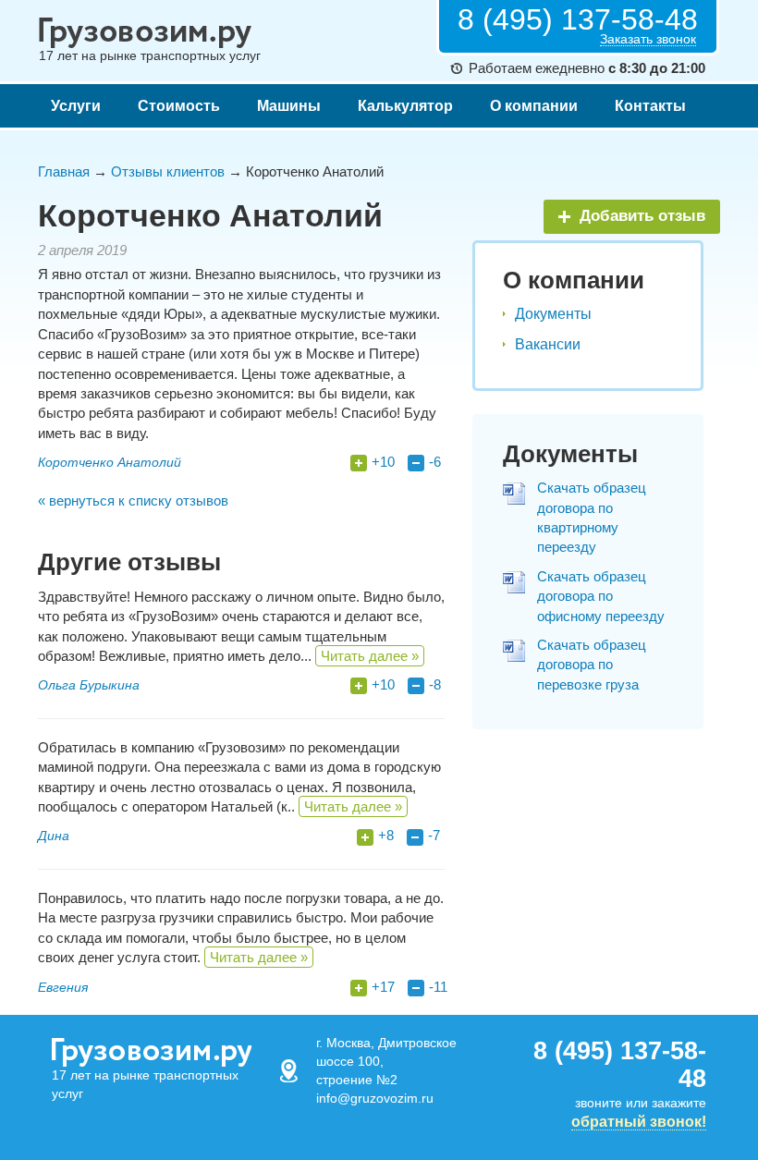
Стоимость (179, 106)
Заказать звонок (648, 39)
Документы (553, 314)
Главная (64, 171)
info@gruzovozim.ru (375, 1098)
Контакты (650, 106)
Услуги (76, 106)
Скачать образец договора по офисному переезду (601, 596)
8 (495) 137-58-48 (578, 19)
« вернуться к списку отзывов (133, 500)
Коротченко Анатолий (109, 462)
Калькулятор (405, 106)
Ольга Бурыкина (89, 685)
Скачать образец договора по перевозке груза (591, 664)
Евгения (63, 987)
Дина (53, 835)
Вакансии (548, 344)
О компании (534, 106)
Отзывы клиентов (168, 171)
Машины (289, 106)
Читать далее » (370, 656)
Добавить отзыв (642, 216)
